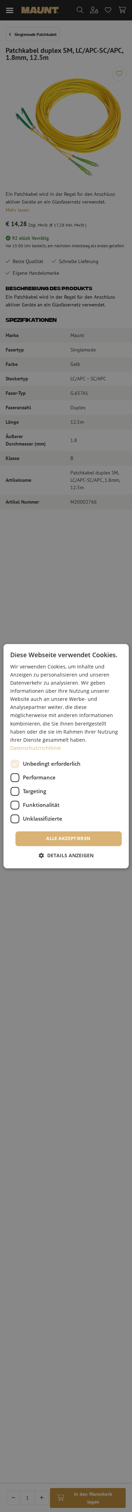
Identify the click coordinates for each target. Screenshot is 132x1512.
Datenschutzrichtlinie (35, 748)
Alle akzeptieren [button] (68, 838)
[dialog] (65, 756)
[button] (66, 855)
